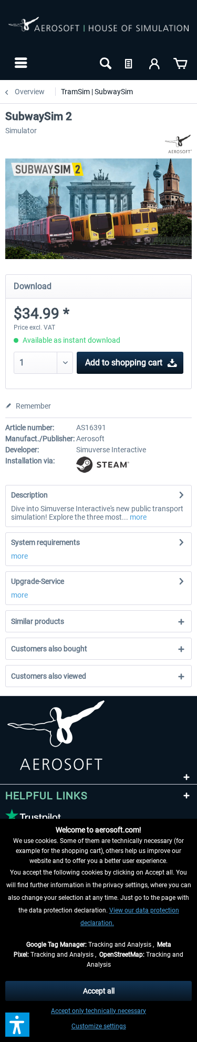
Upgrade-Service (37, 581)
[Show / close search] (104, 62)
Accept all (99, 991)
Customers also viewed (48, 676)
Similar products (37, 621)
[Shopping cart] (180, 62)
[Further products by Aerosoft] (178, 144)
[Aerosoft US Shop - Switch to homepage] (98, 30)
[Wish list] (129, 62)
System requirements (45, 542)
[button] (17, 1025)
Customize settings (98, 1026)
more (137, 517)
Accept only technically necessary (98, 1011)
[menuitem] (19, 62)
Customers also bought (49, 648)
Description (29, 495)
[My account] (154, 62)
